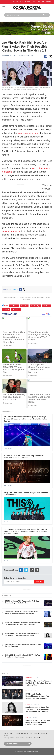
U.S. (21, 1)
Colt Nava (8, 56)
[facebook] (20, 570)
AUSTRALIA (41, 1)
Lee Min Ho (14, 306)
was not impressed (11, 231)
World (12, 733)
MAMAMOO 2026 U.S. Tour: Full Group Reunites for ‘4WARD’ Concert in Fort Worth (24, 457)
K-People (41, 733)
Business (24, 733)
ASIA (34, 1)
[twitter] (26, 570)
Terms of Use (19, 738)
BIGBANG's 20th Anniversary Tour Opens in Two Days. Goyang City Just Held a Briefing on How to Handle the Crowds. (25, 419)
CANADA (48, 1)
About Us (29, 738)
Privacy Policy (9, 738)
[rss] (37, 570)
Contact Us (37, 738)
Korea (18, 733)
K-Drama (6, 309)
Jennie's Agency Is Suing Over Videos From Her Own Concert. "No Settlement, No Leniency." (22, 634)
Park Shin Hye (35, 306)
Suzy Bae (24, 306)
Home (6, 733)
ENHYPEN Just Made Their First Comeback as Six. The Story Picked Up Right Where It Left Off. (23, 623)
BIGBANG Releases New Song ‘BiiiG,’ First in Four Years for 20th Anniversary (22, 656)
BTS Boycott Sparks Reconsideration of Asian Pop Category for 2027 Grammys (37, 696)
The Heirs (47, 306)
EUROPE (27, 1)
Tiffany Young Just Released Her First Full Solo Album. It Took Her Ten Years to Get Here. (21, 613)
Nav (4, 7)
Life (35, 733)
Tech (31, 733)
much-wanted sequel (27, 133)
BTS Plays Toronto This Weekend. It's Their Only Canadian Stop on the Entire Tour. (22, 602)
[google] (31, 570)
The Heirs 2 (16, 309)
